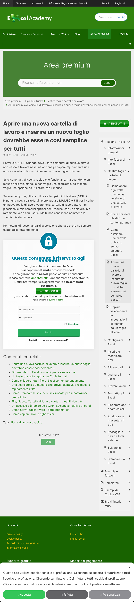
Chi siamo (21, 3)
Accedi (105, 3)
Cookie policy (14, 538)
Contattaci (37, 3)
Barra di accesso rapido (26, 422)
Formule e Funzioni (32, 34)
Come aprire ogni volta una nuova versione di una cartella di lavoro (119, 196)
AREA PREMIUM (99, 34)
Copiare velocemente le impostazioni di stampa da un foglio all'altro (118, 319)
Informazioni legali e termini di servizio (68, 3)
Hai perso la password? (55, 340)
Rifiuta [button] (68, 594)
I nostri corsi (77, 538)
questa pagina (56, 299)
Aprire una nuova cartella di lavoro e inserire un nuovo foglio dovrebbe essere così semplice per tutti (68, 105)
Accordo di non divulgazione (23, 543)
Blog (77, 34)
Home (6, 3)
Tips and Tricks (34, 101)
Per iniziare (9, 34)
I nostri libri (76, 534)
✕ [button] (129, 567)
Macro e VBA (58, 34)
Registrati (120, 3)
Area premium (13, 101)
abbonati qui (39, 278)
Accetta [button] (25, 594)
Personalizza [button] (111, 594)
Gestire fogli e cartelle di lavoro (65, 101)
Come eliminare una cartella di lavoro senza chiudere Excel (118, 242)
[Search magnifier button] (123, 17)
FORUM (123, 34)
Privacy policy (15, 534)
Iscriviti (33, 340)
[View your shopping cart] (130, 44)
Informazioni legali (17, 547)
